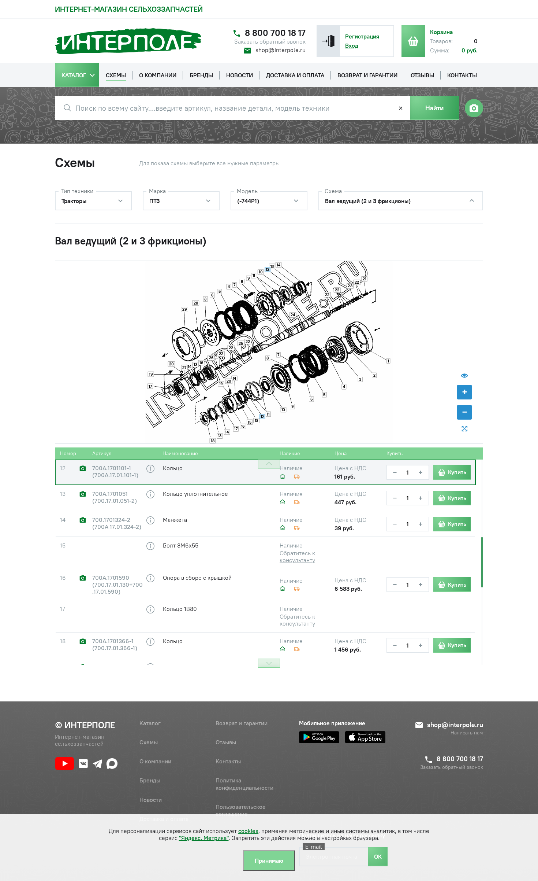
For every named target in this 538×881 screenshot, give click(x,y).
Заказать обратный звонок (270, 41)
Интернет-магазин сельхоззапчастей (129, 9)
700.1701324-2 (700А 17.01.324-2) (116, 523)
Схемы (148, 742)
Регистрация (362, 36)
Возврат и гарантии (242, 723)
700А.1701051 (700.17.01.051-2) (114, 497)
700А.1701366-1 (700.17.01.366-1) (114, 645)
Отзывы (226, 742)
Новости (150, 799)
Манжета (175, 519)
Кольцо (173, 468)
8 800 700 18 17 (275, 32)
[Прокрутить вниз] (269, 663)
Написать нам (467, 733)
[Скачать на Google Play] (319, 737)
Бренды (149, 780)
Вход (351, 45)
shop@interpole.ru (280, 50)
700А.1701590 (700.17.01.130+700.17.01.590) (117, 584)
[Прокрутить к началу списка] (269, 464)
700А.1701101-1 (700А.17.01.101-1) (115, 472)
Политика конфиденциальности (244, 784)
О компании (155, 761)
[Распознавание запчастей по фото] (474, 108)
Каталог (150, 723)
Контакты (228, 761)
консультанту (297, 560)
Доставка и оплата (163, 818)
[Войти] (328, 41)
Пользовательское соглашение (241, 810)
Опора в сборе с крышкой (197, 577)
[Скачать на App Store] (365, 737)
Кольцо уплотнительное (195, 493)
